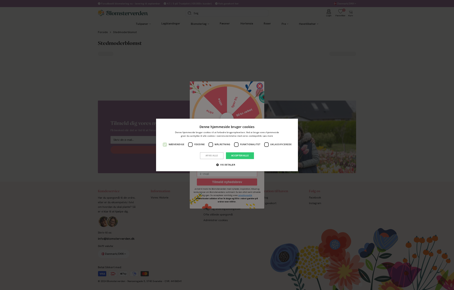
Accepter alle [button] (240, 155)
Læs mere (268, 136)
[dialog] (227, 145)
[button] (227, 165)
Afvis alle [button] (212, 155)
